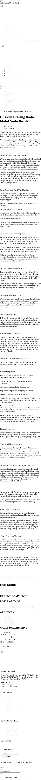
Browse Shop (22, 777)
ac (1, 607)
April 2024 (8, 619)
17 (14, 642)
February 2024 (9, 623)
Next (2, 578)
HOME (7, 106)
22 (10, 644)
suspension (21, 607)
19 (3, 644)
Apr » (7, 649)
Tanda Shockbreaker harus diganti (18, 576)
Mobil (6, 590)
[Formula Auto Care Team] (9, 86)
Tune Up (30, 607)
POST (6, 108)
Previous (3, 576)
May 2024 (7, 617)
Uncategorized (9, 110)
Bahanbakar (5, 607)
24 (14, 644)
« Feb (2, 649)
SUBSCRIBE (6, 756)
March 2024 (8, 621)
